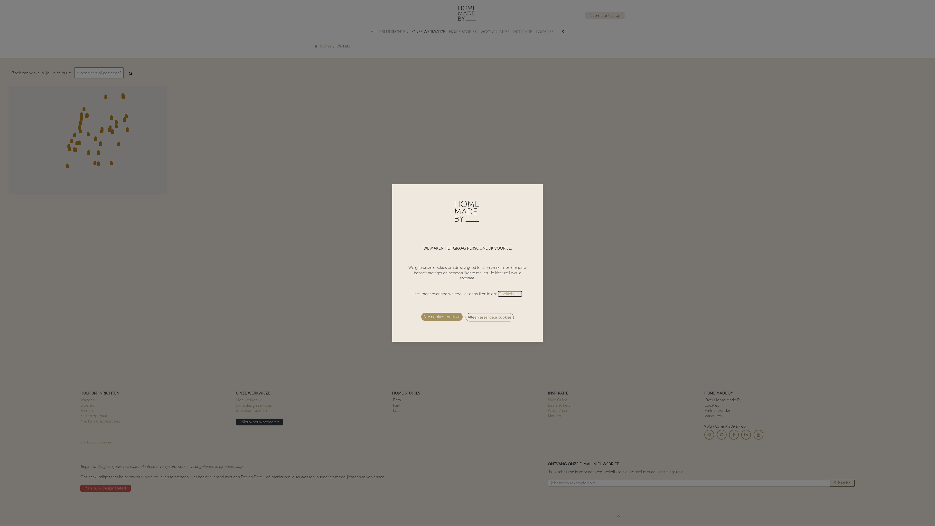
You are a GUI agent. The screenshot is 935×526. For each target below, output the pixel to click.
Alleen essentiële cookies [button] (490, 317)
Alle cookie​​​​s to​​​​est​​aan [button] (441, 316)
